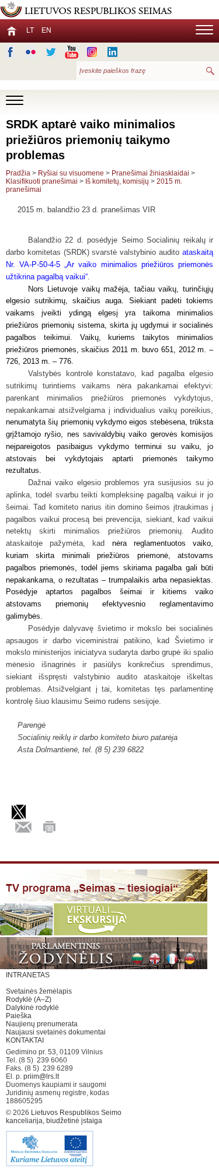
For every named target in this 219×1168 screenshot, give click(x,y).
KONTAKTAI (25, 1040)
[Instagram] (92, 52)
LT (30, 30)
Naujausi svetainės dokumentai (56, 1032)
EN (46, 30)
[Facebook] (10, 52)
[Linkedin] (112, 52)
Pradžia (18, 173)
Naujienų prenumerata (42, 1024)
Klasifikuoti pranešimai (42, 181)
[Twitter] (51, 52)
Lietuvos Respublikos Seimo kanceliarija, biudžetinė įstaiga (63, 1117)
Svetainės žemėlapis (39, 991)
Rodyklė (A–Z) (28, 999)
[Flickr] (30, 52)
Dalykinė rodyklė (32, 1008)
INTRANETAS (28, 975)
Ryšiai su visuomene (71, 173)
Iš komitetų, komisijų (117, 181)
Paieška (19, 1016)
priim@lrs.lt (41, 1076)
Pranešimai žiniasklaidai (150, 173)
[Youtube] (71, 52)
